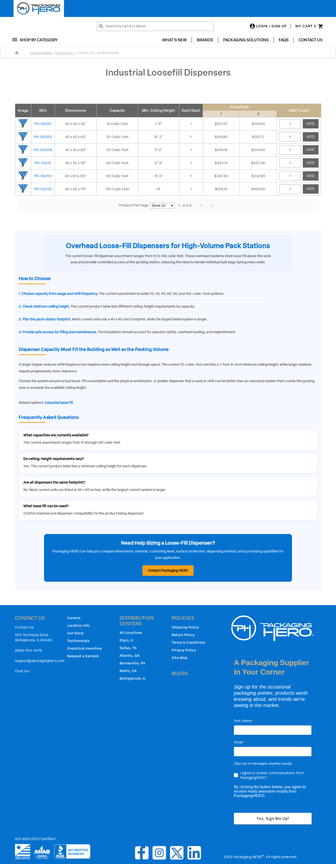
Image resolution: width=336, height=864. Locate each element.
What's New (174, 40)
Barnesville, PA (133, 663)
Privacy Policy (184, 650)
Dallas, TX (128, 648)
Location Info (78, 626)
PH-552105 (43, 137)
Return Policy (183, 635)
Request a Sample (83, 656)
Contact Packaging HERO (168, 570)
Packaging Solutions (246, 40)
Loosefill (64, 53)
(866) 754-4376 (28, 650)
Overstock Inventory (84, 648)
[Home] (22, 53)
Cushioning (41, 53)
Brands (205, 40)
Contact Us (310, 40)
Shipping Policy (185, 627)
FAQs (284, 40)
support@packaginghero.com (39, 661)
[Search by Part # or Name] (101, 26)
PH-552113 (43, 176)
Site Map (179, 658)
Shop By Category (39, 40)
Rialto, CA (128, 671)
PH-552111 (43, 163)
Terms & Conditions (188, 643)
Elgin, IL (127, 640)
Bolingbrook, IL (133, 678)
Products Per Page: (134, 205)
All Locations (131, 633)
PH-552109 (43, 150)
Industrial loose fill (59, 403)
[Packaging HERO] (39, 8)
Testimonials (78, 641)
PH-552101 (43, 124)
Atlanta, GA (130, 656)
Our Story (75, 633)
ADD (310, 124)
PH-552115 (43, 189)
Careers (74, 618)
